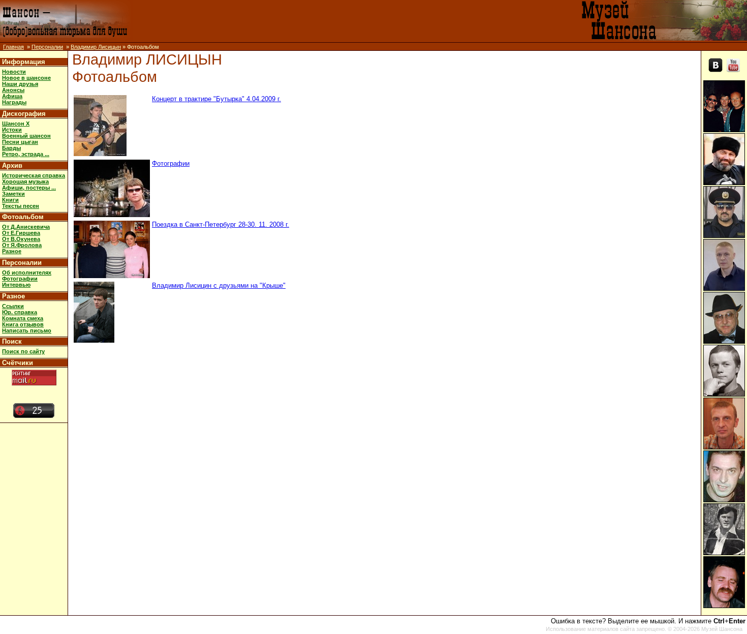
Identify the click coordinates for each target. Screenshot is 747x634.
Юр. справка (19, 312)
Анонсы (13, 90)
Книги (10, 200)
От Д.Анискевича (26, 227)
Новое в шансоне (26, 78)
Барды (11, 148)
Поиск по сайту (23, 351)
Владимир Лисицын (96, 47)
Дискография (24, 113)
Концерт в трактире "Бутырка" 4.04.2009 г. (216, 99)
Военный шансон (26, 136)
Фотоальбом (23, 217)
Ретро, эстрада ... (25, 154)
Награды (14, 102)
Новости (14, 72)
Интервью (16, 285)
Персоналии (47, 47)
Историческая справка (33, 175)
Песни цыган (20, 142)
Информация (23, 62)
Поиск (12, 341)
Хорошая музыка (25, 181)
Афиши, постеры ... (29, 188)
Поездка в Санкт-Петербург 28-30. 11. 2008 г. (220, 224)
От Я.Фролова (22, 245)
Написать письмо (26, 330)
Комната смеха (22, 318)
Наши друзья (20, 84)
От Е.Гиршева (21, 233)
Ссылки (13, 306)
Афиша (12, 96)
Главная (13, 47)
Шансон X (15, 123)
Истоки (12, 130)
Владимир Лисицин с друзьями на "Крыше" (219, 285)
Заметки (13, 194)
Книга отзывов (23, 324)
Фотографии (20, 279)
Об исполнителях (26, 272)
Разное (11, 251)
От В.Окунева (21, 239)
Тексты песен (20, 206)
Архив (12, 165)
